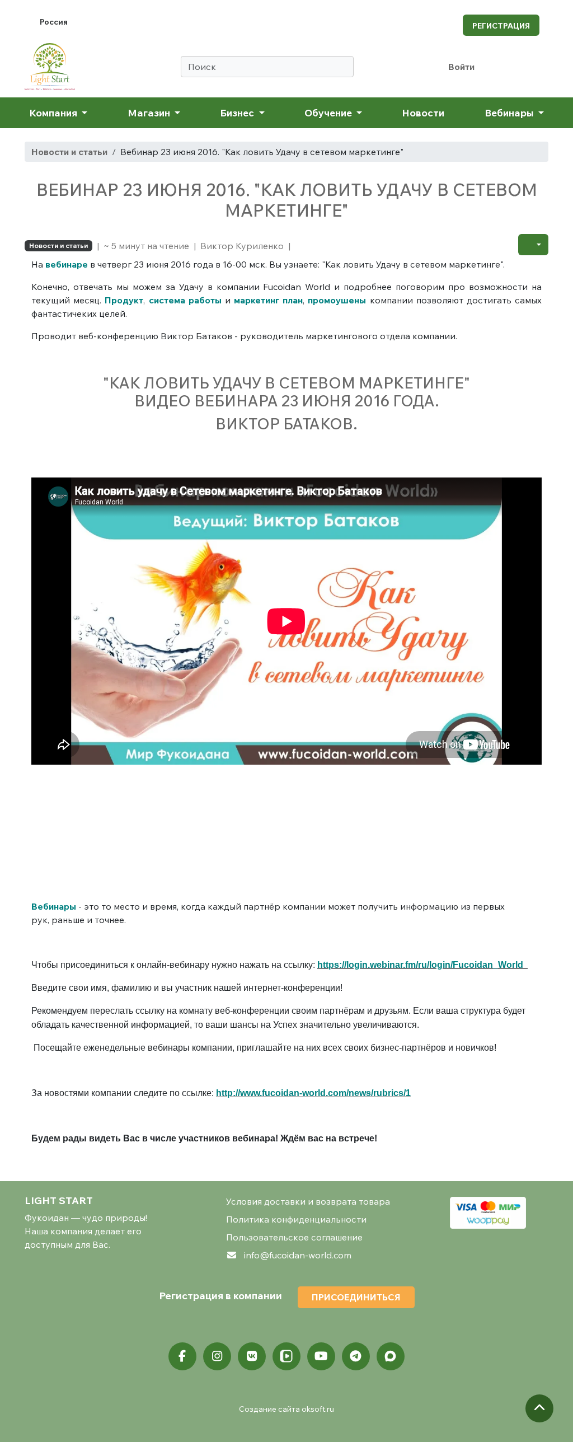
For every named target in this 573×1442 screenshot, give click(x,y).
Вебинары (510, 112)
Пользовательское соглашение (294, 1237)
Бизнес (238, 112)
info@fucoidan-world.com (297, 1255)
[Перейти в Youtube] (321, 1356)
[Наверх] (539, 1408)
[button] (533, 244)
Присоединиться (356, 1297)
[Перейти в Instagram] (217, 1356)
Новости (423, 112)
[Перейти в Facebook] (182, 1356)
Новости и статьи (69, 151)
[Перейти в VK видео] (286, 1356)
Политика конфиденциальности (296, 1219)
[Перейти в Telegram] (356, 1356)
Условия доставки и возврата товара (308, 1201)
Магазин (150, 112)
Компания (54, 112)
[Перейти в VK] (252, 1356)
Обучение (329, 112)
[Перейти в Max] (391, 1356)
